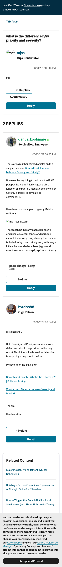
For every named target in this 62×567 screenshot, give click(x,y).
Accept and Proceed (31, 561)
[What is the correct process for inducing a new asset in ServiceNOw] (49, 123)
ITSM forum (12, 21)
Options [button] (57, 22)
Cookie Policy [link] (14, 542)
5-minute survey (33, 5)
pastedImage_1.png (22, 265)
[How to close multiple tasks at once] (55, 123)
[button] (10, 90)
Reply (31, 105)
